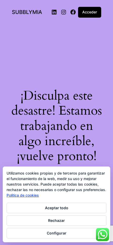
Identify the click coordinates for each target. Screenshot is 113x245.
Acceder (89, 12)
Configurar (56, 233)
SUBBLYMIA (27, 12)
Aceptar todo (56, 208)
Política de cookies (23, 195)
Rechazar (56, 220)
